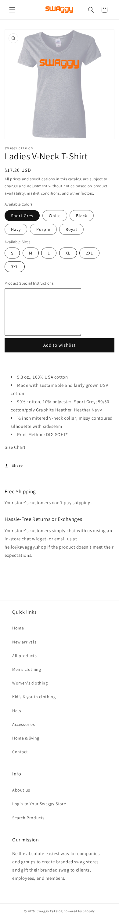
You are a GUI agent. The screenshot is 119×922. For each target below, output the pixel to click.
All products (24, 655)
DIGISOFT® (56, 434)
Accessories (23, 724)
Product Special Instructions (29, 283)
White (55, 215)
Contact (20, 751)
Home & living (25, 738)
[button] (12, 9)
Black (81, 215)
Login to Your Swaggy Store (39, 803)
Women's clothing (30, 683)
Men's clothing (26, 669)
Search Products (28, 817)
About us (21, 790)
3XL (18, 268)
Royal (71, 229)
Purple (43, 229)
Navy (16, 229)
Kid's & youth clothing (34, 696)
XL (71, 254)
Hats (16, 710)
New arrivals (24, 642)
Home (18, 628)
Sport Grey (22, 215)
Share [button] (17, 465)
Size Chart (15, 447)
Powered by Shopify (79, 911)
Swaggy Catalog (50, 911)
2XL (92, 254)
